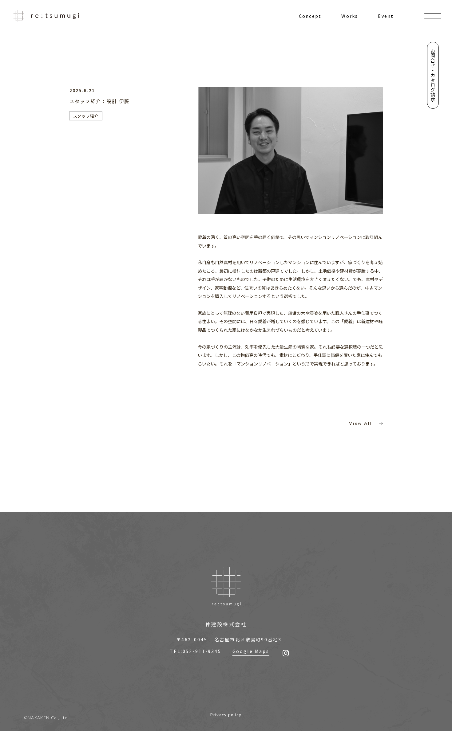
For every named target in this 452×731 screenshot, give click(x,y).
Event (386, 16)
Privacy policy (226, 714)
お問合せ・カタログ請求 (433, 75)
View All (360, 423)
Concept (310, 16)
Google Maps (250, 651)
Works (349, 16)
